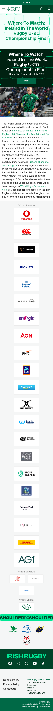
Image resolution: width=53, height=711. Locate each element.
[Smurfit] (26, 422)
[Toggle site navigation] (3, 9)
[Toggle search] (49, 9)
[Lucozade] (26, 387)
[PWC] (26, 353)
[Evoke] (26, 525)
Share (26, 81)
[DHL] (26, 542)
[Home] (13, 9)
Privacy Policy (11, 684)
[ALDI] (26, 370)
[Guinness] (26, 249)
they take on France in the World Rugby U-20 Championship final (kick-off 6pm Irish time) (26, 134)
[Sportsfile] (26, 590)
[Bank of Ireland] (26, 284)
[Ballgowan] (26, 491)
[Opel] (26, 301)
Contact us (9, 688)
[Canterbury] (26, 232)
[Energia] (26, 318)
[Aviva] (26, 267)
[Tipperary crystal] (35, 579)
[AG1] (26, 559)
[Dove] (26, 456)
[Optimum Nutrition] (26, 439)
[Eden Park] (26, 508)
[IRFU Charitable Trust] (26, 607)
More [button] (25, 2)
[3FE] (17, 579)
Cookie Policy (11, 679)
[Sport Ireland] (26, 473)
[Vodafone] (26, 215)
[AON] (26, 335)
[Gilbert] (26, 404)
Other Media (44, 706)
